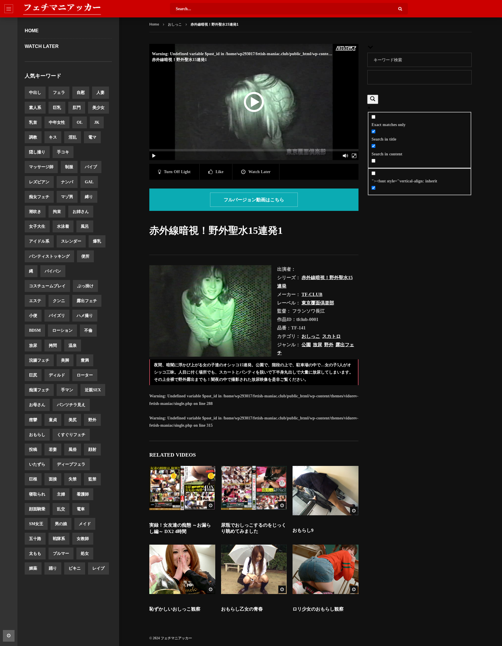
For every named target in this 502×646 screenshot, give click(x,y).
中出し (35, 92)
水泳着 (63, 226)
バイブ (91, 167)
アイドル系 (39, 241)
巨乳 (57, 107)
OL (80, 122)
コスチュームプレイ (47, 286)
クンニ (59, 301)
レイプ (98, 568)
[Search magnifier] (372, 99)
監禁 (92, 479)
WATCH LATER (42, 46)
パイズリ (57, 315)
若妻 (53, 449)
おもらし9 (303, 530)
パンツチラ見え (71, 405)
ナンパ (67, 182)
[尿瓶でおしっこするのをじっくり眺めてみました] (254, 488)
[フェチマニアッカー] (62, 8)
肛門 (77, 107)
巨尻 (33, 375)
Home (32, 30)
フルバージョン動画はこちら (254, 199)
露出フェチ (87, 301)
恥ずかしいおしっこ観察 (174, 608)
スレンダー (71, 241)
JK (96, 122)
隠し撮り (37, 152)
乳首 (33, 122)
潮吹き (35, 211)
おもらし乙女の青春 (242, 608)
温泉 (73, 345)
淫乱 (73, 137)
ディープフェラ (71, 464)
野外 (92, 420)
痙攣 (33, 420)
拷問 (53, 345)
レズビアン (39, 182)
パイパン (53, 271)
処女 (85, 553)
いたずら (37, 464)
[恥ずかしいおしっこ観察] (182, 569)
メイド (85, 524)
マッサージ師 (41, 167)
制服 (69, 167)
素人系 (35, 107)
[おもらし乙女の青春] (254, 569)
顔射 (92, 449)
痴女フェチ (39, 197)
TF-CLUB (312, 294)
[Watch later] (9, 636)
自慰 (81, 92)
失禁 (73, 479)
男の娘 (61, 524)
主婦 (61, 494)
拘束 (57, 211)
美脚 (65, 360)
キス (53, 137)
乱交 (61, 509)
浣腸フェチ (39, 360)
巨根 (33, 479)
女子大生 (37, 226)
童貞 (53, 420)
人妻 (100, 92)
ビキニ (75, 568)
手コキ (63, 152)
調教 (33, 137)
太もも (35, 553)
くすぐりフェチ (71, 435)
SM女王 (36, 524)
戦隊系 (59, 538)
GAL (89, 182)
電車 (81, 509)
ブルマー (61, 553)
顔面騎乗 (37, 509)
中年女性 (57, 122)
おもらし (37, 435)
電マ (92, 137)
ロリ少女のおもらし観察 (318, 608)
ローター (85, 375)
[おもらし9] (325, 490)
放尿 (33, 345)
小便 (33, 315)
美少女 (98, 107)
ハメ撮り (85, 315)
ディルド (57, 375)
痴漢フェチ (39, 390)
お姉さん (81, 211)
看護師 (83, 494)
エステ (35, 301)
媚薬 (33, 568)
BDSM (35, 330)
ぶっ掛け (85, 286)
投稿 (33, 449)
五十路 (35, 538)
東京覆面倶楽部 (318, 302)
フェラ (59, 92)
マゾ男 (67, 197)
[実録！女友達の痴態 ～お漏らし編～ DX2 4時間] (182, 488)
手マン (67, 390)
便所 (85, 256)
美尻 (73, 420)
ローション (62, 330)
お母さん (37, 405)
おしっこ (175, 24)
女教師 (83, 538)
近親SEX (93, 390)
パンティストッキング (49, 256)
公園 (306, 344)
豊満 (85, 360)
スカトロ (331, 336)
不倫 (88, 330)
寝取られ (37, 494)
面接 (53, 479)
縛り (89, 197)
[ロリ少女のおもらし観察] (325, 569)
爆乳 (97, 241)
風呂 (85, 226)
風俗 (73, 449)
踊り (53, 568)
